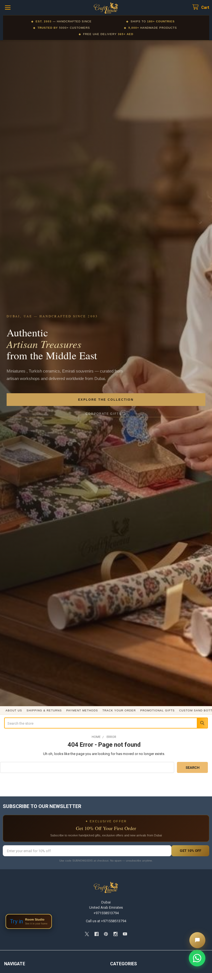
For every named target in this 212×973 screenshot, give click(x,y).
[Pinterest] (106, 934)
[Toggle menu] (7, 7)
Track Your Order (119, 710)
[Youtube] (125, 934)
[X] (87, 934)
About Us (14, 710)
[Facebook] (96, 934)
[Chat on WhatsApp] (197, 958)
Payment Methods (82, 710)
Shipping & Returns (44, 710)
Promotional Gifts (157, 710)
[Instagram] (116, 934)
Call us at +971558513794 (106, 921)
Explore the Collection (106, 399)
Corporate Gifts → (106, 413)
